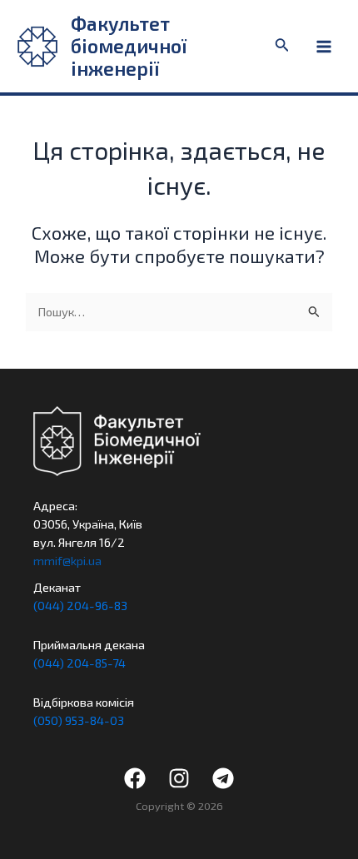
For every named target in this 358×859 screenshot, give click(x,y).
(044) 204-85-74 (79, 662)
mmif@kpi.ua (67, 560)
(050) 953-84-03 (78, 720)
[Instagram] (179, 778)
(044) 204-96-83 (80, 605)
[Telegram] (223, 778)
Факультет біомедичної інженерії (128, 46)
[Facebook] (135, 778)
